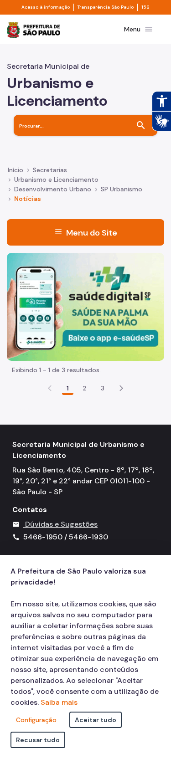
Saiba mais (59, 702)
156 (145, 7)
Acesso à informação (45, 7)
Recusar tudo (38, 740)
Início (15, 170)
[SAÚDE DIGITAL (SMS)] (85, 306)
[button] (121, 388)
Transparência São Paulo (106, 7)
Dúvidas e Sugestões (61, 524)
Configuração (36, 720)
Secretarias (50, 170)
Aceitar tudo (95, 720)
